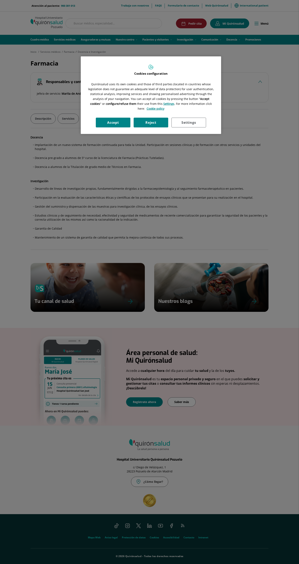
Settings (188, 122)
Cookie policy (155, 109)
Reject (150, 122)
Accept (113, 122)
